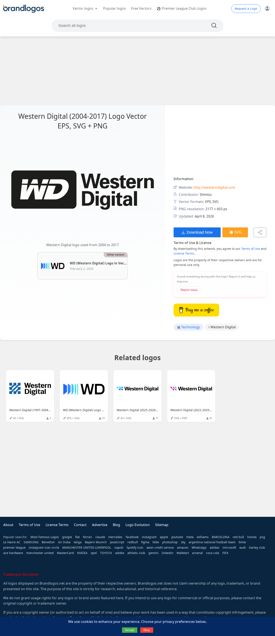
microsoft (229, 548)
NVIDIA (82, 553)
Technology (190, 327)
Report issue (189, 290)
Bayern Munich (96, 542)
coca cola (212, 553)
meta (190, 537)
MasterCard (65, 553)
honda (252, 537)
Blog (116, 525)
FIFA (225, 553)
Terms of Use (250, 249)
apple (164, 537)
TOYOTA (106, 553)
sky (183, 542)
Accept (129, 630)
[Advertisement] (137, 71)
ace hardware (13, 553)
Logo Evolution (137, 525)
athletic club (136, 553)
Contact (80, 525)
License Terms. (184, 253)
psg (262, 537)
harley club (257, 548)
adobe (119, 553)
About (8, 525)
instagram (149, 537)
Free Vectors (141, 8)
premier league (14, 548)
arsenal (197, 553)
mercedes (115, 537)
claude (100, 537)
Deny (147, 630)
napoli (118, 548)
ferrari (87, 537)
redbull (132, 542)
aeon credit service (160, 548)
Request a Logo (246, 9)
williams (203, 537)
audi (242, 548)
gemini (153, 553)
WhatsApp (199, 548)
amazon (182, 548)
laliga (78, 542)
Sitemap (161, 525)
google (67, 537)
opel (94, 553)
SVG (238, 232)
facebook (132, 537)
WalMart (183, 553)
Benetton (48, 542)
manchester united (40, 553)
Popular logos (114, 8)
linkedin (167, 553)
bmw (242, 542)
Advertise (99, 525)
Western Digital (223, 327)
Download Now (200, 232)
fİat (77, 537)
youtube (177, 537)
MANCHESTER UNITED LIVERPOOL (86, 548)
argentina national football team (212, 542)
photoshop (170, 542)
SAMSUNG (31, 542)
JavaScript (117, 542)
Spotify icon (135, 548)
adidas (214, 548)
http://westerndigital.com (214, 187)
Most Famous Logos (45, 537)
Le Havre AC (11, 542)
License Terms (57, 525)
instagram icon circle (44, 548)
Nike (156, 542)
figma (145, 542)
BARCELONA (220, 537)
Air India (64, 542)
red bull (238, 537)
